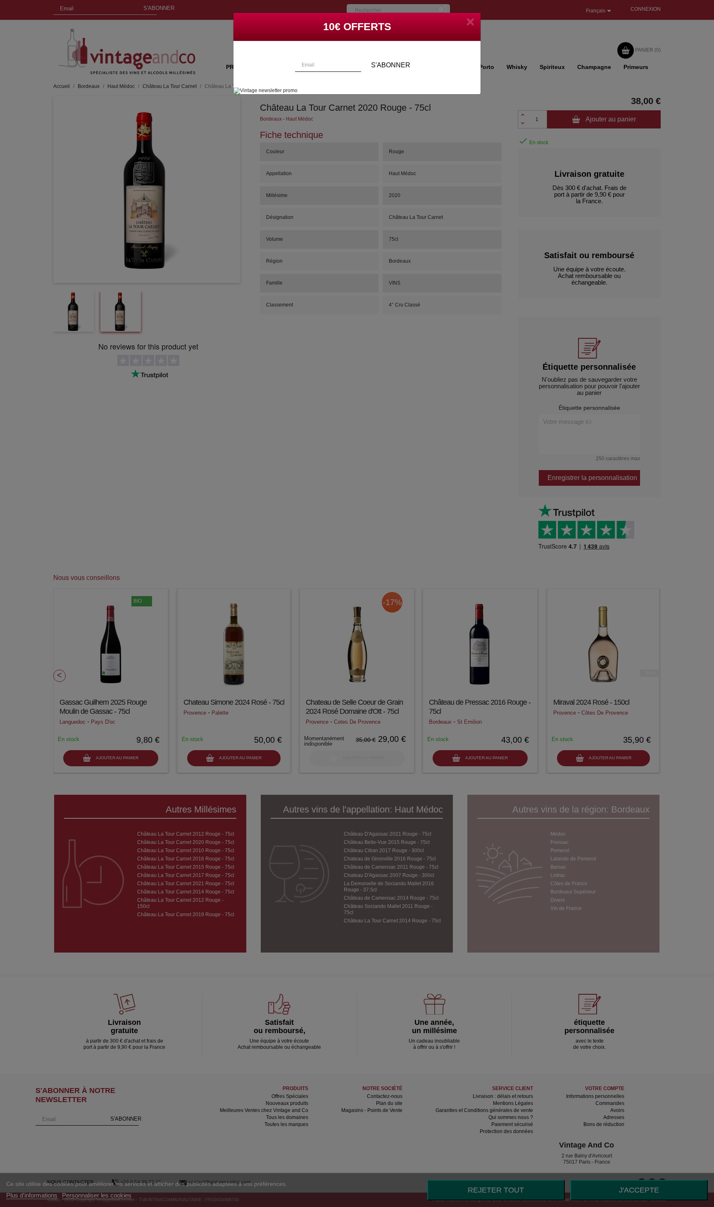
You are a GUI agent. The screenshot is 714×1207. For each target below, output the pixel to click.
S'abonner (390, 65)
